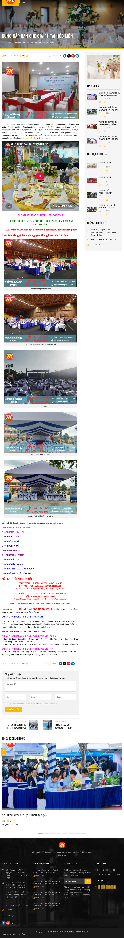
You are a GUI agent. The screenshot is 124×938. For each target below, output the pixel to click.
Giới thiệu (16, 934)
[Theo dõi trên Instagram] (8, 922)
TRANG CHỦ (6, 934)
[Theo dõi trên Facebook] (4, 922)
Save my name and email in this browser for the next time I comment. (33, 704)
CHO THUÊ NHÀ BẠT (10, 546)
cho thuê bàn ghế (29, 138)
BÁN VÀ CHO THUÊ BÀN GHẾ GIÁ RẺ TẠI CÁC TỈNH (23, 632)
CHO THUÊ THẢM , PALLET (13, 555)
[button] (23, 3)
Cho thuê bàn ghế (45, 42)
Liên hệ (23, 934)
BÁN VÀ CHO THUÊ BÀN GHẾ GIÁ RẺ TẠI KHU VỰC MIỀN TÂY (27, 649)
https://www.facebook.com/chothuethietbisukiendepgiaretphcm (43, 229)
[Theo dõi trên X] (17, 922)
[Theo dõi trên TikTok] (12, 922)
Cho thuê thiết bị (29, 42)
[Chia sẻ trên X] (69, 56)
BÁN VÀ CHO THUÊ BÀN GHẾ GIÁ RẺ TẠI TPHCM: (22, 617)
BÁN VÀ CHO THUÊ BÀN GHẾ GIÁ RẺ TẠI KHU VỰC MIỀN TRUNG (29, 636)
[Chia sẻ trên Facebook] (64, 56)
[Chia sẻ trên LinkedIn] (77, 56)
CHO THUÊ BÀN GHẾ (10, 537)
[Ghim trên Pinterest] (73, 56)
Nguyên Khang (66, 135)
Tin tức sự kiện (13, 42)
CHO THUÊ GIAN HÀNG (11, 550)
